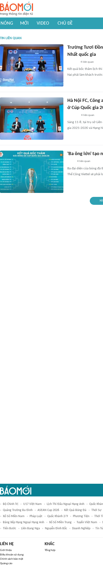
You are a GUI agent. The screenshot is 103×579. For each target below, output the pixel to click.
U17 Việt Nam (32, 504)
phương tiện (81, 516)
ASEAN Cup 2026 (48, 510)
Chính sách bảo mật (11, 559)
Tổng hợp (50, 550)
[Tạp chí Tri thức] (70, 161)
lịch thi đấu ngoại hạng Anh (65, 504)
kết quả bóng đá (75, 510)
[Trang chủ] (16, 9)
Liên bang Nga (30, 528)
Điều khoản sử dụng (12, 554)
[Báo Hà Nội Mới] (72, 115)
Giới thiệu (6, 550)
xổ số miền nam (14, 516)
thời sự (96, 510)
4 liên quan (87, 62)
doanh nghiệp (81, 528)
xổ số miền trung (60, 522)
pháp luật (36, 516)
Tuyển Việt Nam (87, 522)
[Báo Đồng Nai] (72, 62)
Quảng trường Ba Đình (17, 510)
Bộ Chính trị (10, 504)
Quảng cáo (6, 563)
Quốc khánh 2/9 (57, 516)
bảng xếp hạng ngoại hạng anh (23, 522)
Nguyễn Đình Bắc (56, 528)
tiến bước (9, 528)
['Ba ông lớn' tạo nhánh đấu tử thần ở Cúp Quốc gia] (31, 172)
